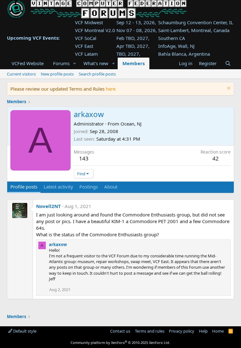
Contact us (120, 331)
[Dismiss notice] (228, 89)
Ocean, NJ (131, 124)
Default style (24, 331)
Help (203, 331)
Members (133, 63)
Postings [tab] (88, 186)
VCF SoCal (85, 38)
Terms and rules (149, 331)
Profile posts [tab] (23, 186)
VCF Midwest (89, 22)
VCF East (84, 46)
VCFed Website (28, 63)
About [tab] (110, 186)
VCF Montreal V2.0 (95, 30)
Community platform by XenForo (120, 342)
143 (83, 158)
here (110, 89)
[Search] (228, 63)
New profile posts (57, 74)
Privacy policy (181, 331)
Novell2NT (48, 206)
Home (218, 331)
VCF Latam (86, 54)
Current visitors (21, 74)
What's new (95, 63)
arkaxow (58, 244)
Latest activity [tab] (58, 186)
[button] (74, 63)
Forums (61, 63)
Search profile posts (97, 74)
